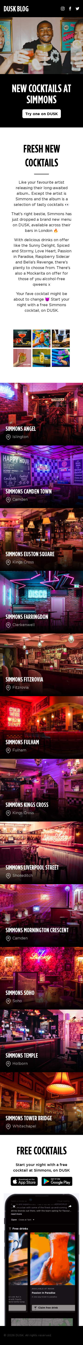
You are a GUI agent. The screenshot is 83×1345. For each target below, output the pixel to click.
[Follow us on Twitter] (77, 8)
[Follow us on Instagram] (63, 8)
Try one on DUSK (41, 114)
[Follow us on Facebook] (70, 8)
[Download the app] (24, 1181)
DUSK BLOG (16, 9)
